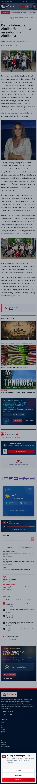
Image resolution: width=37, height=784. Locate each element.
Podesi (19, 770)
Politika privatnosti (18, 767)
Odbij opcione (18, 775)
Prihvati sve (18, 779)
